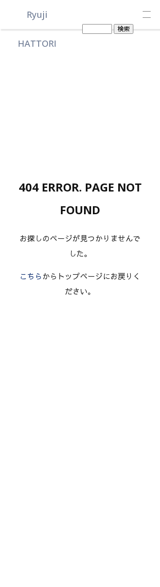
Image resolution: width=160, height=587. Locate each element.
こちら (31, 276)
